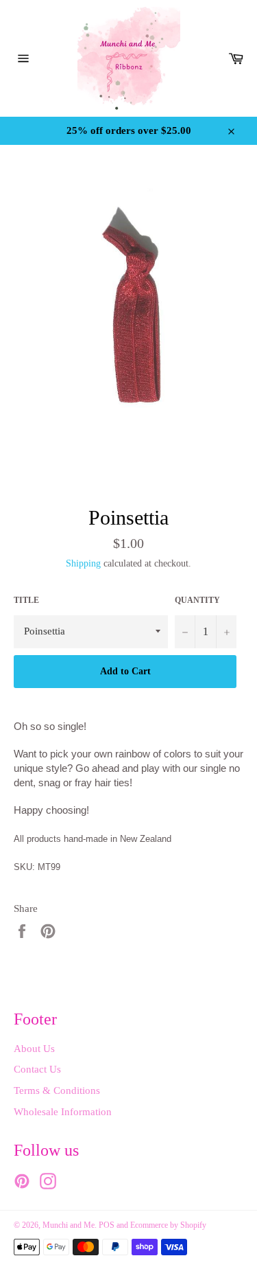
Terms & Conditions (57, 1090)
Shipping (83, 563)
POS (106, 1225)
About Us (34, 1048)
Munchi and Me (68, 1225)
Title (26, 600)
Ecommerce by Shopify (168, 1225)
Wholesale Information (63, 1111)
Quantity (197, 600)
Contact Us (37, 1069)
